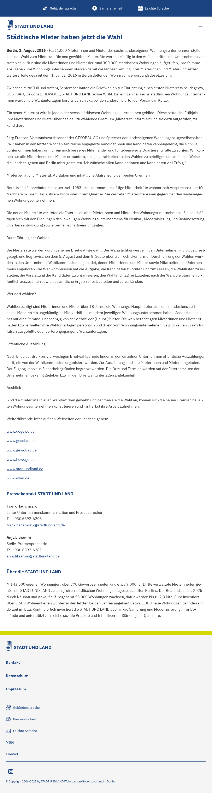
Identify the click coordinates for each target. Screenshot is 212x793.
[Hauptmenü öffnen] (200, 25)
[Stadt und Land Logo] (30, 25)
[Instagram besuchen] (10, 771)
